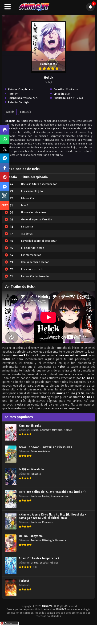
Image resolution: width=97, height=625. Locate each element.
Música (54, 562)
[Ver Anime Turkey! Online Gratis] (10, 587)
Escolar (44, 562)
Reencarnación (60, 496)
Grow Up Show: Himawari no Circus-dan (45, 447)
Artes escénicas (40, 451)
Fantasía (25, 112)
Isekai (45, 496)
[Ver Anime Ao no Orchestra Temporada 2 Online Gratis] (10, 565)
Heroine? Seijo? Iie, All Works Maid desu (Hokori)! (52, 492)
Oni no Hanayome (31, 536)
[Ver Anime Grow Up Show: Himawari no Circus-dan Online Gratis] (10, 454)
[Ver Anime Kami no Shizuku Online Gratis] (10, 432)
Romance (47, 522)
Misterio (57, 430)
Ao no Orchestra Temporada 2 (39, 558)
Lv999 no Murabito (31, 469)
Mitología (48, 540)
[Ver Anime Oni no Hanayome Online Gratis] (10, 543)
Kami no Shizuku (30, 425)
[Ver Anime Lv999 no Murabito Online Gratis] (10, 476)
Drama (34, 430)
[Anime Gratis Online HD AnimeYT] (33, 6)
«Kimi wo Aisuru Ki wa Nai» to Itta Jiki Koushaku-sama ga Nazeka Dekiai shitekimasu (52, 516)
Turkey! (24, 580)
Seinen (68, 430)
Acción (10, 112)
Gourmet (45, 430)
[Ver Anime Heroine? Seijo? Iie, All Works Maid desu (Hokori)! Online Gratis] (10, 499)
